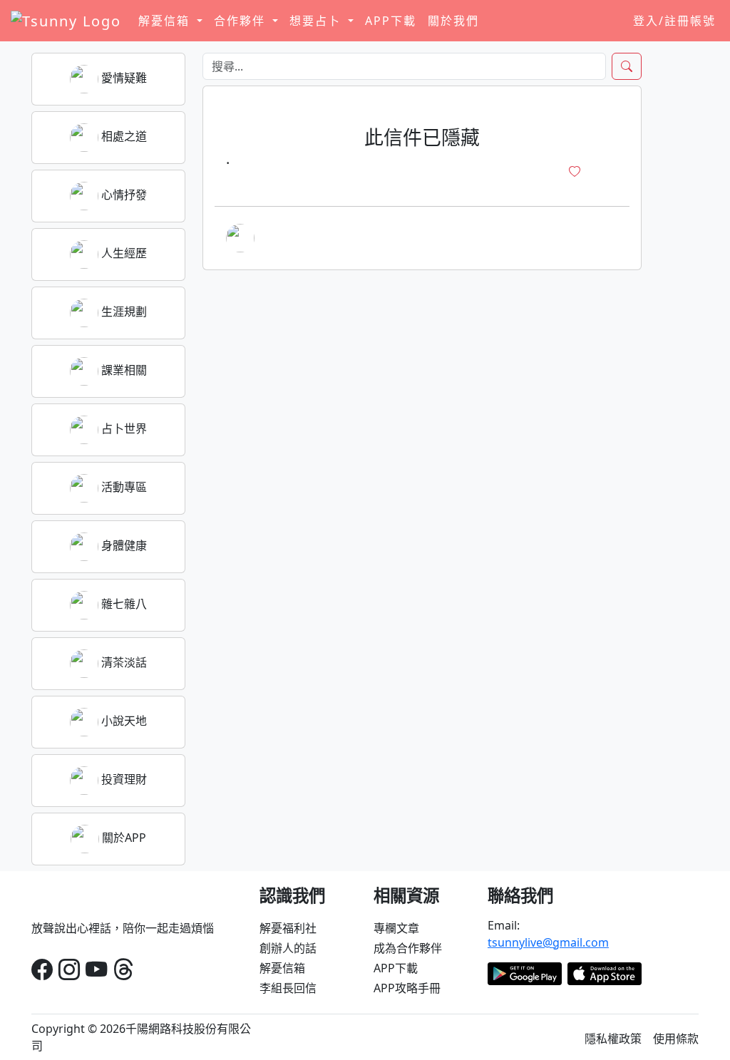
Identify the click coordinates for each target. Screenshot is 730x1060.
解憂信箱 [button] (166, 21)
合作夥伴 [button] (241, 21)
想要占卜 (317, 21)
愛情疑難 (122, 78)
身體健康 (122, 545)
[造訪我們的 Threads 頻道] (123, 969)
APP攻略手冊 (407, 988)
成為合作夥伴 (408, 948)
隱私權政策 (613, 1038)
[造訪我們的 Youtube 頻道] (96, 969)
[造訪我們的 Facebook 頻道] (42, 969)
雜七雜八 (122, 604)
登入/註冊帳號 (674, 21)
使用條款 (676, 1038)
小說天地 (122, 721)
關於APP (122, 837)
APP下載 (390, 21)
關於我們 (453, 21)
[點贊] (574, 172)
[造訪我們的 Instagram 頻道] (69, 969)
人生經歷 (122, 253)
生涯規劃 (122, 311)
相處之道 (122, 136)
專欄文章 (396, 928)
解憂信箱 (282, 968)
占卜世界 (122, 428)
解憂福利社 (288, 928)
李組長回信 (288, 988)
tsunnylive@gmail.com (548, 942)
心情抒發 (122, 194)
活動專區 (122, 487)
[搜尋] (627, 66)
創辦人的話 (288, 948)
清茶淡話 (122, 662)
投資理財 (122, 779)
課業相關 (122, 370)
